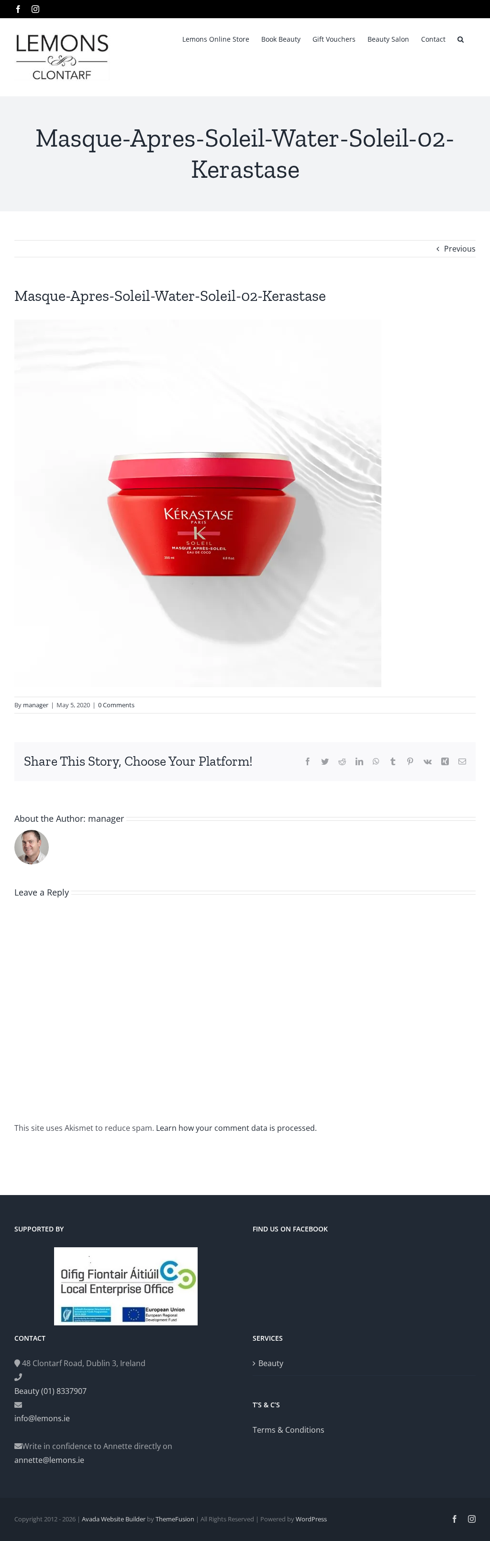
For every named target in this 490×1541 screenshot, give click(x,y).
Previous (460, 248)
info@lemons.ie (42, 1418)
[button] (460, 38)
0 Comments (116, 705)
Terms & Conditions (288, 1430)
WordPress (311, 1519)
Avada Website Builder (113, 1519)
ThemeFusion (175, 1519)
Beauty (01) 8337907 (50, 1391)
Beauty (270, 1363)
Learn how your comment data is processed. (236, 1128)
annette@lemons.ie (49, 1460)
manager (35, 705)
